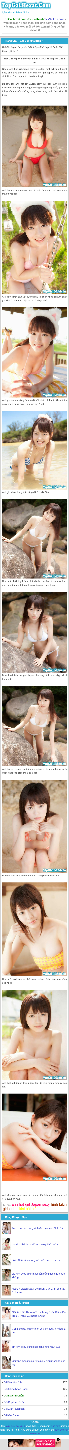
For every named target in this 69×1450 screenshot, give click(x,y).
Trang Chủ (11, 40)
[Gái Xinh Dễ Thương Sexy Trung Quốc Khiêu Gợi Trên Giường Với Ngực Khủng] (6, 1319)
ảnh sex (55, 1426)
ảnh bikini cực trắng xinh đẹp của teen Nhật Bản (38, 1228)
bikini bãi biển (27, 1209)
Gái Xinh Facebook (14, 1408)
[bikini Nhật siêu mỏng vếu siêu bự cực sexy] (6, 1264)
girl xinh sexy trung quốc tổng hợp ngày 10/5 (36, 1346)
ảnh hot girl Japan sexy (31, 1204)
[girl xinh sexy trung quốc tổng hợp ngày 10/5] (6, 1351)
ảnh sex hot (61, 1429)
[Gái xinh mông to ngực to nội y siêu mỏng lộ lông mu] (6, 1367)
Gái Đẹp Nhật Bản (30, 40)
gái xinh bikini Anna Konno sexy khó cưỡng (35, 1244)
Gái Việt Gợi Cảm (13, 1382)
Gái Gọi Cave (11, 1415)
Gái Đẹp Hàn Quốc (14, 1402)
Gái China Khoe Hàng (15, 1389)
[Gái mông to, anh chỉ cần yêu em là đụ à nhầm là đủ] (6, 1335)
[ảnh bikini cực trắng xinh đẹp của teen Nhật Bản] (6, 1232)
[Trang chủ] (26, 8)
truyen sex (34, 1433)
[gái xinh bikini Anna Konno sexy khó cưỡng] (6, 1249)
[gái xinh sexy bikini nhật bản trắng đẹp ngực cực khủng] (6, 1280)
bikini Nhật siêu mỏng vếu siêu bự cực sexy (36, 1260)
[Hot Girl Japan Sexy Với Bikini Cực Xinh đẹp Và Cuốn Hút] (6, 1294)
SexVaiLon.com (54, 19)
